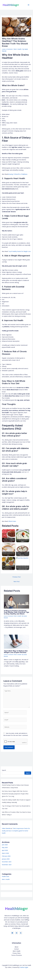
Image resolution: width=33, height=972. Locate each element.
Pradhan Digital (24, 967)
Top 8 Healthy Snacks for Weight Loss (19, 251)
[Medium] (16, 932)
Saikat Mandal (6, 828)
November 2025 (6, 864)
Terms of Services (16, 955)
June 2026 (5, 845)
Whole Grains (12, 521)
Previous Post (16, 577)
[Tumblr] (20, 932)
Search (4, 770)
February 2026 (6, 856)
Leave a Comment (7, 49)
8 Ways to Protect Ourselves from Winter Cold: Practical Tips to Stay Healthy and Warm (16, 612)
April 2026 (5, 850)
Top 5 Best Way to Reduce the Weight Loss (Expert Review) (16, 651)
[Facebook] (12, 932)
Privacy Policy (16, 953)
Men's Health (17, 49)
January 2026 (5, 859)
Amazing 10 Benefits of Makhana (17, 174)
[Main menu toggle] (28, 5)
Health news (5, 876)
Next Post (17, 581)
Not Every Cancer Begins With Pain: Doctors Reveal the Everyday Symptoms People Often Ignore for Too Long (15, 793)
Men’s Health (16, 951)
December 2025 (6, 862)
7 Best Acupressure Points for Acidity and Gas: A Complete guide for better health (16, 830)
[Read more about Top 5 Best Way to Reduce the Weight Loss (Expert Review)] (16, 641)
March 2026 (5, 853)
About (16, 947)
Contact (16, 949)
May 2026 (5, 847)
